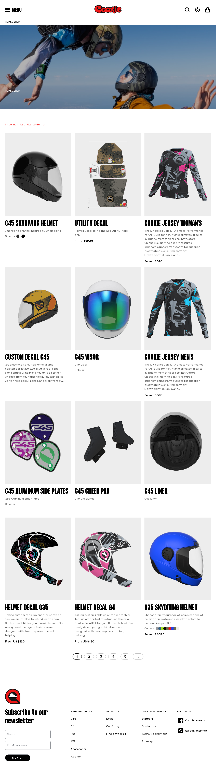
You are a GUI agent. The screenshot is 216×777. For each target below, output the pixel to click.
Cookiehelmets (195, 720)
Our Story (112, 726)
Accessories (79, 749)
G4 (72, 726)
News (109, 718)
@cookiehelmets (196, 730)
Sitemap (147, 741)
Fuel (73, 734)
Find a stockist (116, 734)
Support (147, 718)
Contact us (149, 726)
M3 (73, 741)
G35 (73, 718)
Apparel (76, 756)
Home (8, 21)
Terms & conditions (154, 734)
